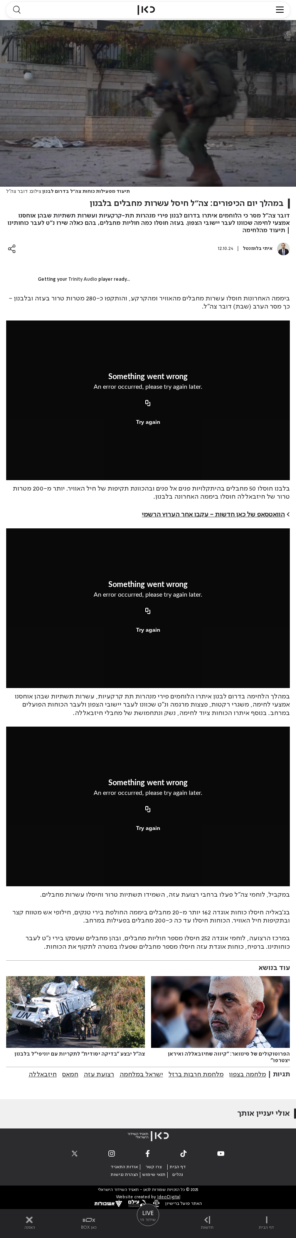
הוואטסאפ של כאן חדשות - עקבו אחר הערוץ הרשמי (213, 514)
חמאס (70, 1074)
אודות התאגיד (124, 1167)
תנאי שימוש (153, 1174)
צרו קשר (153, 1167)
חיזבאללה (43, 1074)
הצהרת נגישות (124, 1174)
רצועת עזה (99, 1074)
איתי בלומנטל (257, 248)
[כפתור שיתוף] (11, 249)
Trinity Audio (82, 279)
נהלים (177, 1174)
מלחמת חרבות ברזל (196, 1074)
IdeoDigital (168, 1197)
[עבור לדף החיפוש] (16, 10)
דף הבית (178, 1167)
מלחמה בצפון (247, 1074)
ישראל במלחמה (141, 1074)
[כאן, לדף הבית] (146, 10)
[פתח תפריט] (279, 10)
